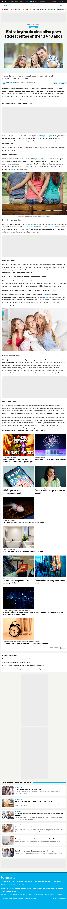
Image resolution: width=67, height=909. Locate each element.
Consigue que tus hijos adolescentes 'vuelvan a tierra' (34, 839)
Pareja (37, 1)
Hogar (59, 1)
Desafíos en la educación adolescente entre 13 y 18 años (35, 851)
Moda (16, 1)
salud (42, 894)
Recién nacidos (15, 888)
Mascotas (42, 1)
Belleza (22, 1)
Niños (29, 888)
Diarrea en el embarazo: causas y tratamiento (16, 659)
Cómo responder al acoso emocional (28, 789)
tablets (27, 159)
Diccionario (20, 885)
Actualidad (11, 1)
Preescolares (37, 888)
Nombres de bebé (44, 881)
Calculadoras (56, 881)
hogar (54, 894)
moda (9, 894)
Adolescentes (6, 891)
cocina (20, 894)
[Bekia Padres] (6, 5)
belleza (14, 894)
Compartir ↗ (62, 83)
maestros (46, 294)
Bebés (23, 888)
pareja (30, 894)
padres (25, 894)
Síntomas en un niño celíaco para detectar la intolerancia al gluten (23, 669)
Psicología (53, 1)
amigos (50, 224)
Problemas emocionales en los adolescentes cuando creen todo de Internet (39, 814)
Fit (63, 1)
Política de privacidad (16, 898)
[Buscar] (61, 5)
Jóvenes (15, 891)
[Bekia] (4, 1)
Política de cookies (30, 898)
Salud (48, 1)
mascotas (36, 894)
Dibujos (3, 885)
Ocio (35, 881)
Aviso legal (4, 898)
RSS (38, 898)
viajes (61, 894)
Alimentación (5, 881)
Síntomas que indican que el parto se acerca (16, 662)
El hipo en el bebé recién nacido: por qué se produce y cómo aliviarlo (23, 665)
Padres (32, 1)
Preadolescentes (57, 888)
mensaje (13, 169)
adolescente (31, 224)
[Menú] (64, 5)
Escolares (46, 888)
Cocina (27, 1)
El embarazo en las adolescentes (26, 827)
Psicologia (18, 811)
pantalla (42, 159)
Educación (37, 24)
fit (57, 894)
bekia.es (4, 894)
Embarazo (4, 888)
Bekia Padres (30, 24)
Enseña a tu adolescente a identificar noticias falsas (33, 801)
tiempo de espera (46, 136)
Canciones (11, 885)
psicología (48, 894)
